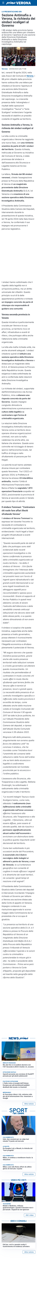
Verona (29, 76)
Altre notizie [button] (29, 1104)
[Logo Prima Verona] (18, 2)
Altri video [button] (30, 1215)
